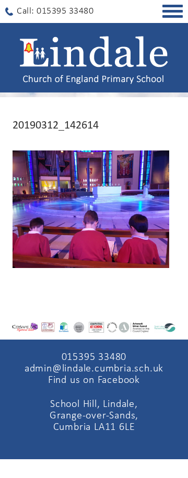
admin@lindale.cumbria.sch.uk (94, 369)
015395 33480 (94, 357)
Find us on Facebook (94, 380)
